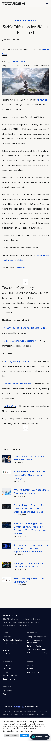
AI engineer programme (36, 637)
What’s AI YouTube (10, 676)
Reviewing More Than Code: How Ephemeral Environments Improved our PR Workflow (31, 548)
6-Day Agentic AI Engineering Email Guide (25, 328)
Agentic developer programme (34, 641)
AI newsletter (43, 100)
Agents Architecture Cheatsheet (20, 341)
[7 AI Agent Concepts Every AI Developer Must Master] (6, 563)
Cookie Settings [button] (11, 735)
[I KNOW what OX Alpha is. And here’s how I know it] (6, 456)
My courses (7, 691)
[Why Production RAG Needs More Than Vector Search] (6, 490)
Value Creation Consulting (37, 653)
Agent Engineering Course (18, 383)
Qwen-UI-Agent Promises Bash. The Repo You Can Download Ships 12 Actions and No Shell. (30, 508)
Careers (30, 669)
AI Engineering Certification (19, 361)
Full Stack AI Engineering (12, 640)
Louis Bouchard (18, 61)
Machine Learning (25, 21)
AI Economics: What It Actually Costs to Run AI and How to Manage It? (29, 475)
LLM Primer (7, 647)
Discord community (34, 672)
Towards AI (19, 267)
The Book (6, 654)
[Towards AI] (13, 3)
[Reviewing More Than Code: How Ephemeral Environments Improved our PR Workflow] (6, 545)
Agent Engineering (10, 643)
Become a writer (9, 679)
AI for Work (10, 406)
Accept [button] (24, 735)
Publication (7, 665)
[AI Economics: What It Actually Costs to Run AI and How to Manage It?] (6, 471)
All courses (7, 637)
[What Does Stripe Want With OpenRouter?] (6, 578)
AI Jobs (5, 672)
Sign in (5, 694)
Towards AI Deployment (36, 649)
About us (30, 665)
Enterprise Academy (35, 646)
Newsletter (7, 669)
